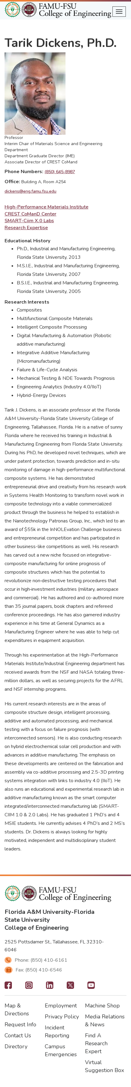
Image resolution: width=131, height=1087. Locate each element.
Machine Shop (102, 1005)
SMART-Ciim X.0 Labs (29, 220)
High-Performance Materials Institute (46, 207)
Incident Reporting (57, 1031)
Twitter (70, 987)
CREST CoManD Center (30, 214)
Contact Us (18, 1035)
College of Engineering (37, 928)
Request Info (20, 1024)
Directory (16, 1046)
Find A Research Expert (96, 1043)
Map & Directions (17, 1009)
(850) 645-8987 (59, 172)
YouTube (91, 987)
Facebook (8, 987)
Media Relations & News (105, 1020)
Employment (61, 1005)
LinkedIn (49, 987)
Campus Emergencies (61, 1050)
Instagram (29, 987)
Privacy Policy (62, 1016)
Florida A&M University (38, 912)
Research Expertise (26, 227)
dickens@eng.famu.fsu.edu (30, 191)
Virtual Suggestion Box (104, 1066)
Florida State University (49, 916)
